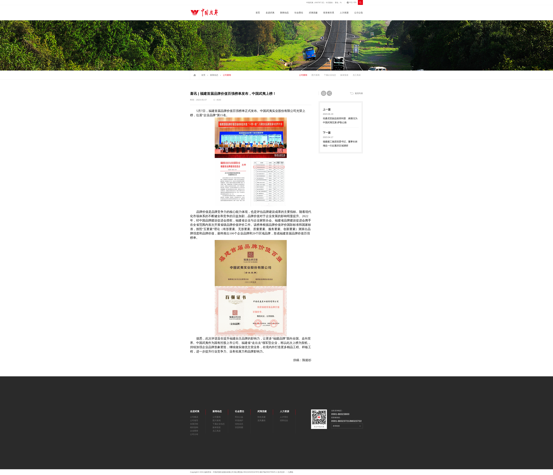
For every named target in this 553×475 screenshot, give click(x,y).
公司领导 (194, 420)
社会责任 (299, 12)
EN (355, 2)
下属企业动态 (330, 75)
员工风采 (357, 75)
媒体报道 (344, 75)
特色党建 (261, 417)
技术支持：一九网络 (285, 472)
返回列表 (359, 93)
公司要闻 (303, 75)
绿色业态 (239, 424)
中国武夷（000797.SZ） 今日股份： (320, 3)
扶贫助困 (239, 427)
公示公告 (358, 12)
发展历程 (194, 424)
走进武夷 (270, 12)
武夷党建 (313, 12)
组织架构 (194, 427)
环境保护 (239, 420)
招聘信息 (284, 420)
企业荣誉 (194, 431)
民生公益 (239, 417)
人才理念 (284, 417)
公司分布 (194, 434)
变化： (338, 3)
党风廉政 (261, 420)
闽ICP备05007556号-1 (268, 472)
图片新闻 (315, 75)
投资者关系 (328, 12)
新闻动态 (284, 12)
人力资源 (344, 12)
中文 (351, 2)
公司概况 (194, 417)
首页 (258, 12)
